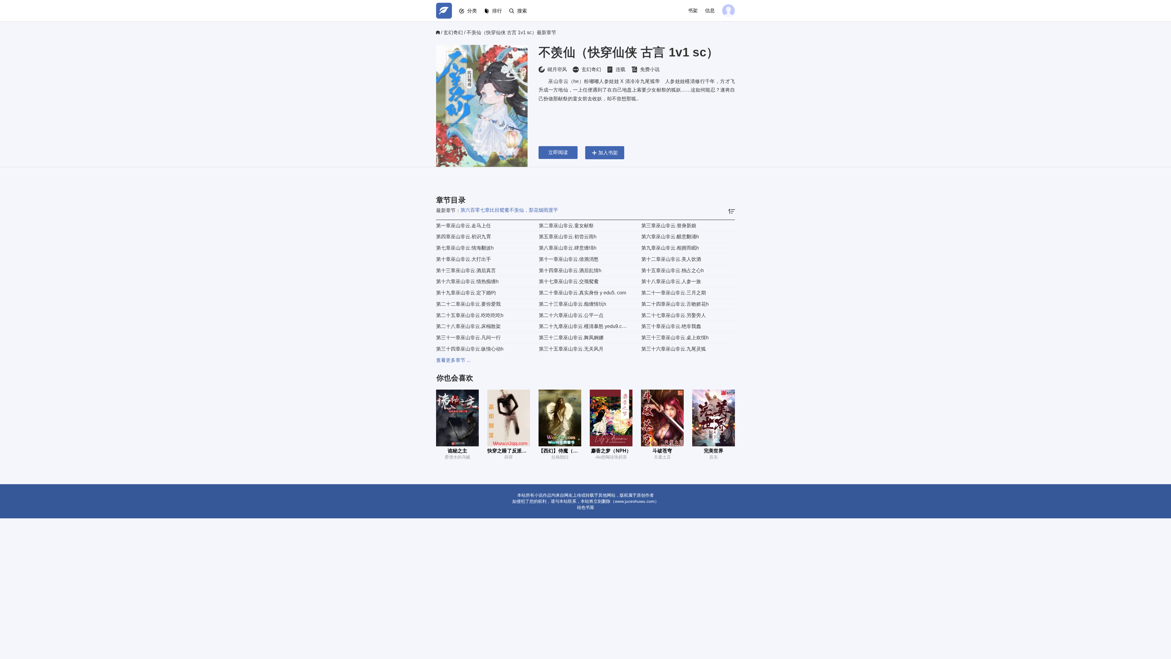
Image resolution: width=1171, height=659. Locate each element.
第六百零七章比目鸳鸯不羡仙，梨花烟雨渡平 (509, 210)
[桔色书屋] (444, 11)
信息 (710, 10)
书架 (693, 10)
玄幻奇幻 (453, 32)
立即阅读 (558, 152)
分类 (472, 10)
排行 (497, 10)
